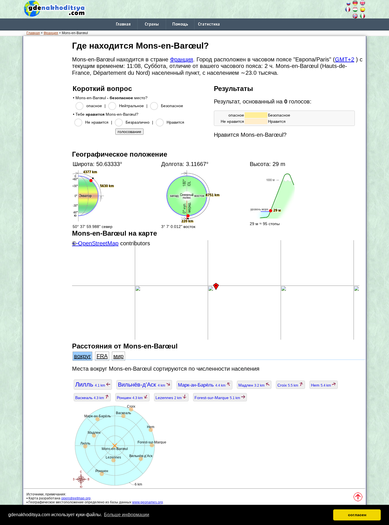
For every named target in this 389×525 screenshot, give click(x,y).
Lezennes (169, 397)
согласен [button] (357, 514)
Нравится (175, 122)
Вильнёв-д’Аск (142, 384)
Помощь (180, 24)
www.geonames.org (147, 502)
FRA (102, 356)
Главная (123, 24)
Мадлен (251, 385)
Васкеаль (90, 397)
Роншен (130, 397)
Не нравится (96, 122)
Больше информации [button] (126, 514)
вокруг (82, 356)
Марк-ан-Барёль (202, 385)
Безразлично (138, 122)
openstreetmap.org (76, 498)
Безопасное (172, 105)
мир (118, 356)
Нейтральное (131, 105)
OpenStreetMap (98, 243)
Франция (51, 33)
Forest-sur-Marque (218, 397)
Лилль (90, 384)
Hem (321, 385)
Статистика (209, 24)
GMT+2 (344, 59)
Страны (152, 24)
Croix (288, 385)
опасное (94, 105)
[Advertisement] (46, 125)
